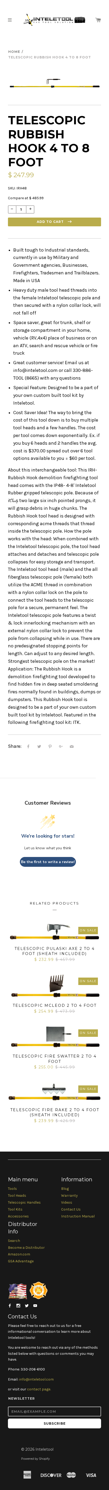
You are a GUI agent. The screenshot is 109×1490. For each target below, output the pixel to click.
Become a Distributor (26, 1247)
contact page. (39, 1389)
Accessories (18, 1216)
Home (14, 52)
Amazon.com (19, 1254)
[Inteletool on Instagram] (18, 1306)
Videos (66, 1202)
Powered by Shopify (35, 1459)
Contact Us (71, 1209)
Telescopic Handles (24, 1202)
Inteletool (44, 1449)
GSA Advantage (21, 1261)
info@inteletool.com (36, 1379)
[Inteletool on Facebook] (10, 1306)
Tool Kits (15, 1209)
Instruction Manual (78, 1216)
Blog (65, 1188)
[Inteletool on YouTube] (35, 1306)
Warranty (69, 1195)
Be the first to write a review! (48, 861)
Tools (12, 1188)
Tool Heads (17, 1195)
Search (14, 1240)
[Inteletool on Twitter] (27, 1306)
